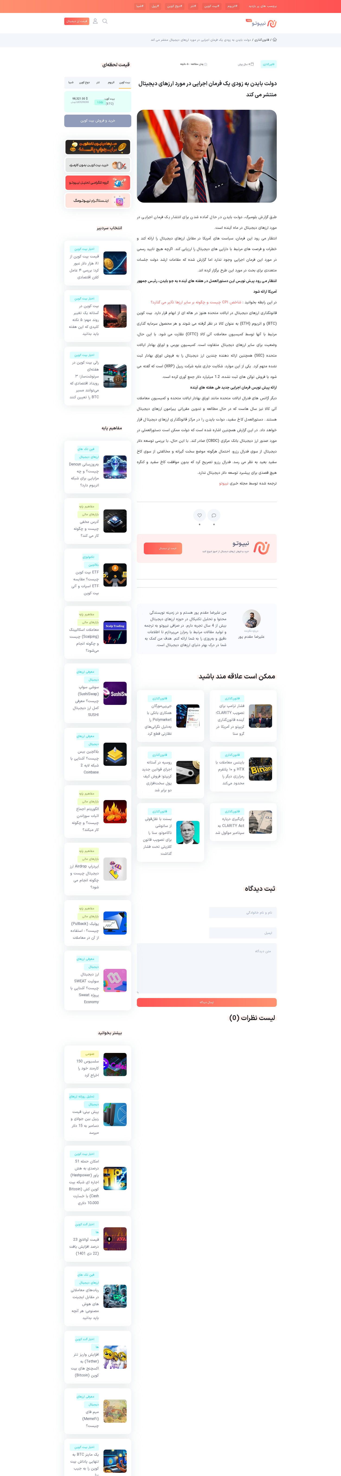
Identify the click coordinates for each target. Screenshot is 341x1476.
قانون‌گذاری (232, 698)
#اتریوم (232, 6)
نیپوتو (223, 483)
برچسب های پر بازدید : (262, 6)
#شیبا (139, 6)
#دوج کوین (174, 6)
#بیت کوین (211, 6)
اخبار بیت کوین (84, 249)
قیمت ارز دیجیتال (77, 21)
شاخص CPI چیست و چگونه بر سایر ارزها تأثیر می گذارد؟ (196, 302)
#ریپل (155, 6)
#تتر (193, 6)
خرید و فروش (97, 120)
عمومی (89, 1054)
